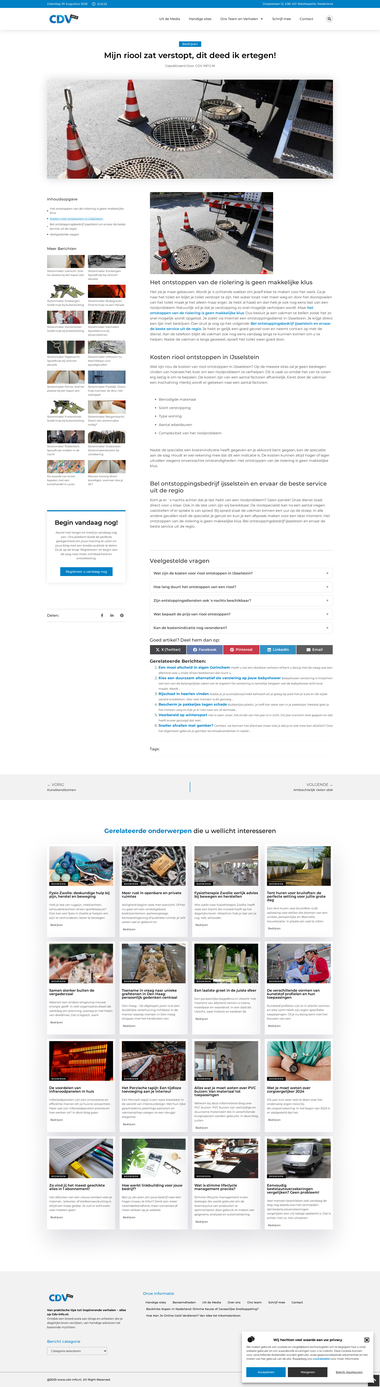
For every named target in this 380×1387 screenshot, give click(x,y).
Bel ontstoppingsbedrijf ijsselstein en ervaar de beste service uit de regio (88, 226)
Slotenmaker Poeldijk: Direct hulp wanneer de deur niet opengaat (107, 390)
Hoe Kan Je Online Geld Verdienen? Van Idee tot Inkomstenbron (193, 1315)
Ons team (254, 1302)
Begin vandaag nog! (86, 522)
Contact (306, 19)
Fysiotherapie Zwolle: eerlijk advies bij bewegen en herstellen (226, 895)
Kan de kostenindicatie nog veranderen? (241, 628)
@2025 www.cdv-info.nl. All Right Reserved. (79, 1379)
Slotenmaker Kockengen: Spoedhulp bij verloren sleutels (104, 275)
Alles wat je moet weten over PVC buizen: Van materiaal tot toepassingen (225, 1091)
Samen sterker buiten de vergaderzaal (71, 992)
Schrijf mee (281, 19)
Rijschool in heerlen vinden (184, 694)
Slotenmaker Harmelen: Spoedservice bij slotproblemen (103, 330)
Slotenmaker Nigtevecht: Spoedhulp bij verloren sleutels (63, 360)
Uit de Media (169, 19)
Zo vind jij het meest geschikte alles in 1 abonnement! (77, 1187)
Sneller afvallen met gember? (186, 725)
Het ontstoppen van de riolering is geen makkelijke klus (87, 211)
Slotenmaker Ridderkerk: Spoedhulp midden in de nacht (63, 450)
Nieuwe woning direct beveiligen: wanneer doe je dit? (105, 480)
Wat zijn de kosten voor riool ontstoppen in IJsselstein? (241, 573)
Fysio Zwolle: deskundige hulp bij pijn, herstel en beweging (79, 895)
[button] (367, 1340)
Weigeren (308, 1372)
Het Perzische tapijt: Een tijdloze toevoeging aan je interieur (151, 1089)
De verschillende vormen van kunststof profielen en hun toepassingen (293, 994)
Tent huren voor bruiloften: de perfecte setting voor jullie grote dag (296, 896)
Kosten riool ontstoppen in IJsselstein (76, 218)
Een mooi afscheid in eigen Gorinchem (194, 667)
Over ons (234, 1302)
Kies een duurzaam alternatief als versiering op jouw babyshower (220, 678)
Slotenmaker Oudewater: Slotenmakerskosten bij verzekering (104, 450)
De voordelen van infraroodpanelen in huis (71, 1089)
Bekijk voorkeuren (349, 1372)
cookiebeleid (321, 1358)
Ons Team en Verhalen (239, 19)
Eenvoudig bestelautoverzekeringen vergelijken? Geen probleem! (293, 1188)
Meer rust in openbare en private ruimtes (151, 895)
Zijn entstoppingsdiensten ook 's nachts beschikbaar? (241, 600)
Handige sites (200, 19)
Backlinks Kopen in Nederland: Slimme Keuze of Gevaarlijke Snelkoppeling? (202, 1309)
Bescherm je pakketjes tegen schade (193, 704)
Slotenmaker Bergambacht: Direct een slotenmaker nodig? (106, 420)
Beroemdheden (184, 1302)
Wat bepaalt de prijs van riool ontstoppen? (241, 614)
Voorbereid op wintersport (183, 715)
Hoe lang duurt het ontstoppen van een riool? (241, 587)
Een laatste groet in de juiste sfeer (225, 990)
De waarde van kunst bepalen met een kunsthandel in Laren (61, 480)
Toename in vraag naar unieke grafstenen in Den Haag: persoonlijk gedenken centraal (149, 994)
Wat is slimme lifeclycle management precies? (215, 1187)
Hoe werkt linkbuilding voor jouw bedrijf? (152, 1187)
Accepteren (266, 1372)
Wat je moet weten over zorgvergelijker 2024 (289, 1089)
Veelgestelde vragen (64, 234)
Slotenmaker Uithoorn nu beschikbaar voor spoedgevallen (105, 360)
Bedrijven (190, 44)
